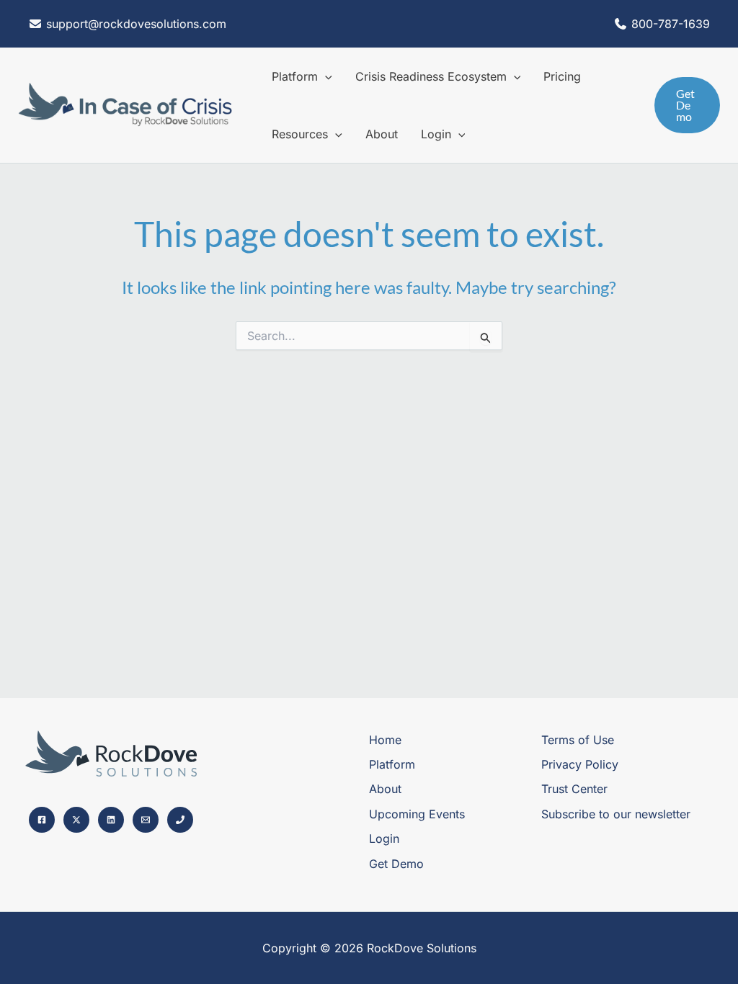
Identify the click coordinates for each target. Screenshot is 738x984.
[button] (325, 76)
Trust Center (574, 789)
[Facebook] (42, 820)
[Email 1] (146, 820)
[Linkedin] (111, 820)
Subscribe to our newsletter (615, 814)
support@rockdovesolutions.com (134, 24)
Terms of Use (577, 740)
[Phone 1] (180, 820)
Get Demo (396, 863)
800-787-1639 (670, 24)
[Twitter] (76, 820)
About (385, 789)
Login (384, 838)
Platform (392, 764)
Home (385, 740)
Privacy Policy (579, 764)
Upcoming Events (417, 814)
